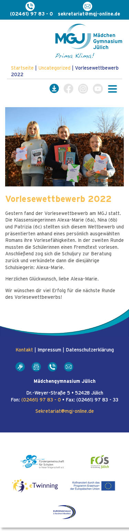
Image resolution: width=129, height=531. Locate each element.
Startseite (22, 68)
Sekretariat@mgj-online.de (64, 411)
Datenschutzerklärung (90, 350)
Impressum (49, 350)
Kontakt (24, 350)
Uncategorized (54, 68)
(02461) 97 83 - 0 (41, 400)
